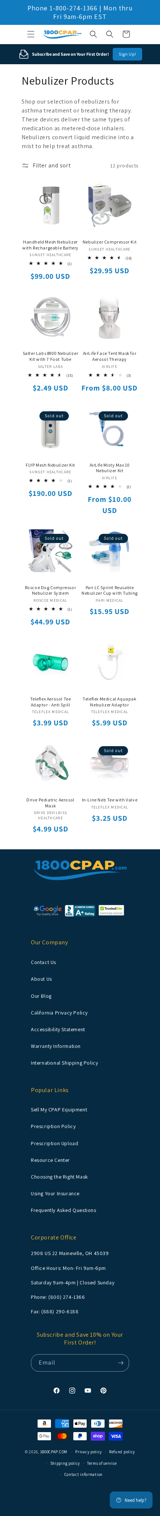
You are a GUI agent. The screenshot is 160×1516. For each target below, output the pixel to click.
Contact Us (43, 962)
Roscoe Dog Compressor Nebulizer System (50, 590)
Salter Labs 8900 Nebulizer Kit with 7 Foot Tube (51, 356)
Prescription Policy (53, 1126)
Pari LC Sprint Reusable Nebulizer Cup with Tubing (109, 590)
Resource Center (50, 1160)
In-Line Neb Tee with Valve (110, 800)
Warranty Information (56, 1046)
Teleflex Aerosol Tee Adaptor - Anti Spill (50, 702)
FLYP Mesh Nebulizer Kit (50, 465)
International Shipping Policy (64, 1062)
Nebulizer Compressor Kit (110, 242)
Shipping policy (65, 1463)
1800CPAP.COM (53, 1451)
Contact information (83, 1474)
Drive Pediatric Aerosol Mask (50, 802)
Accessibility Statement (58, 1029)
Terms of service (102, 1463)
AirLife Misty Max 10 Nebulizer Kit (110, 468)
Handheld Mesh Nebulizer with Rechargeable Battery (50, 245)
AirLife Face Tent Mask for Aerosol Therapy (110, 356)
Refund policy (122, 1451)
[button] (31, 34)
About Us (41, 979)
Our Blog (41, 996)
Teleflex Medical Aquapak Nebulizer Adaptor (109, 702)
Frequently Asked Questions (63, 1210)
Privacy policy (88, 1451)
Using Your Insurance (55, 1193)
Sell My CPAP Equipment (59, 1109)
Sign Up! (127, 54)
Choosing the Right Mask (59, 1176)
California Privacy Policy (59, 1012)
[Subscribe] (120, 1363)
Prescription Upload (54, 1143)
